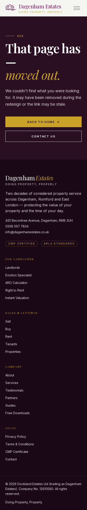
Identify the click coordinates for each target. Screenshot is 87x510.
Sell (8, 321)
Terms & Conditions (19, 444)
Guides (10, 405)
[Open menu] (77, 8)
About (9, 375)
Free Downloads (17, 413)
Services (11, 383)
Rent (8, 336)
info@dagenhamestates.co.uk (27, 232)
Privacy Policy (15, 436)
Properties (13, 351)
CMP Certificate (16, 452)
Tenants (11, 344)
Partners (11, 398)
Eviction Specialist (18, 275)
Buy (8, 329)
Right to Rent (14, 290)
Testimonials (14, 390)
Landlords (12, 267)
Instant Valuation (17, 298)
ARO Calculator (16, 283)
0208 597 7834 (17, 226)
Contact (11, 459)
